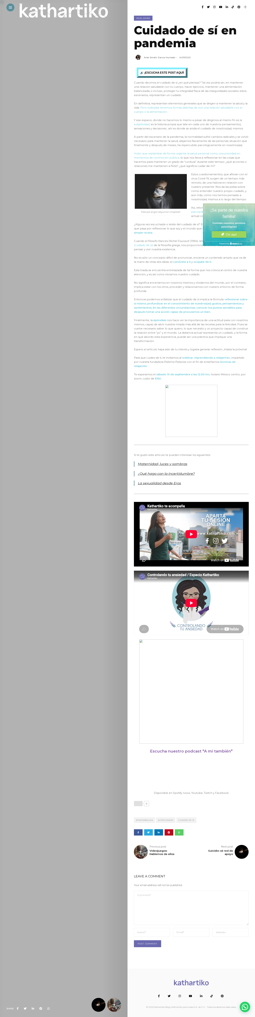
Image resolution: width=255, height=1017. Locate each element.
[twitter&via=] (25, 1009)
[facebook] (18, 1009)
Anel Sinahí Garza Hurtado (159, 57)
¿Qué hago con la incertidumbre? (166, 474)
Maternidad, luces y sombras (162, 464)
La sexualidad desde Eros (159, 483)
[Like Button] (138, 803)
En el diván (143, 18)
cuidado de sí (186, 820)
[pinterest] (40, 1009)
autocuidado (165, 820)
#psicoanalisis (144, 820)
